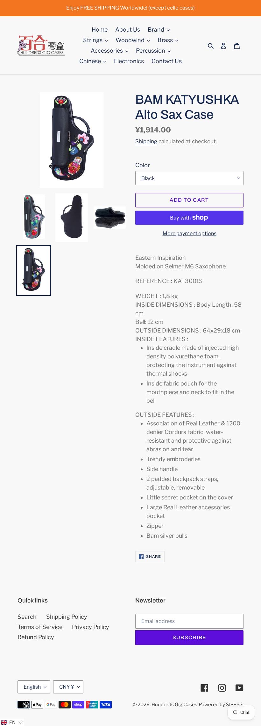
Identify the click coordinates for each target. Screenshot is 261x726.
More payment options (189, 233)
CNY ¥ (66, 687)
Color (142, 165)
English (32, 687)
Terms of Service (40, 627)
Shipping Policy (66, 616)
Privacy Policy (90, 627)
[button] (12, 722)
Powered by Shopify (221, 704)
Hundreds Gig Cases (174, 704)
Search (27, 616)
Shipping (146, 141)
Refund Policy (36, 637)
